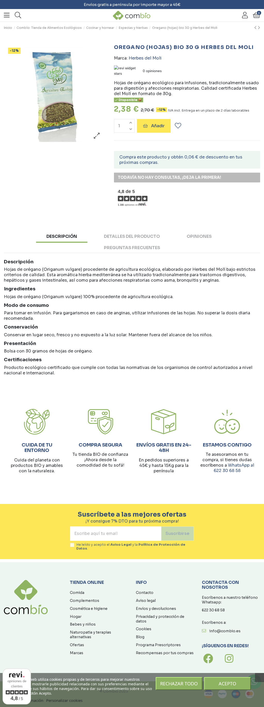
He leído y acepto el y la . (130, 547)
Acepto (227, 683)
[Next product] (259, 28)
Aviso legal (146, 600)
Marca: (121, 58)
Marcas (76, 653)
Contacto (144, 592)
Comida (77, 592)
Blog (140, 637)
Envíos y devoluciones (156, 608)
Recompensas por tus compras (165, 653)
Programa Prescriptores (158, 645)
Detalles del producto (132, 236)
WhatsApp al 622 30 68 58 (234, 467)
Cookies (143, 629)
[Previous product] (256, 28)
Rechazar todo (179, 683)
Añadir (158, 126)
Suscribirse (177, 533)
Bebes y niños (83, 624)
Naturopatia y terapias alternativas (90, 634)
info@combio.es (225, 631)
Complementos (84, 600)
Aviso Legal (120, 545)
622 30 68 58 (213, 610)
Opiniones (199, 236)
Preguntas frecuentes (132, 247)
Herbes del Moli (145, 58)
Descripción (61, 236)
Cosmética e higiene (89, 608)
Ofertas (77, 645)
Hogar (75, 616)
